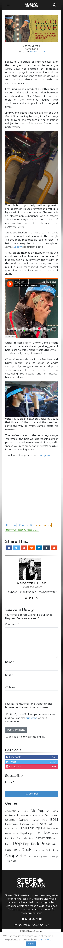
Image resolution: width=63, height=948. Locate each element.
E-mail (8, 462)
